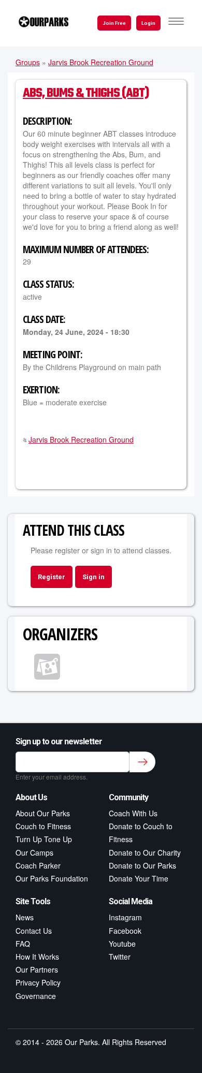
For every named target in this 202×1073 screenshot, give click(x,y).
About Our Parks (43, 813)
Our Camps (34, 852)
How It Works (37, 956)
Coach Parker (38, 865)
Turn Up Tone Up (44, 839)
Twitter (120, 956)
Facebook (125, 930)
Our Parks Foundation (52, 878)
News (25, 917)
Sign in (93, 577)
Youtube (122, 943)
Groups (28, 62)
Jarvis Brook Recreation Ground (100, 62)
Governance (36, 996)
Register (51, 577)
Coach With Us (133, 813)
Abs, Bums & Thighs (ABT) (86, 93)
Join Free (114, 23)
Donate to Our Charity (145, 852)
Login (148, 23)
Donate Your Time (138, 878)
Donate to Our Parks (142, 865)
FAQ (23, 943)
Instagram (125, 917)
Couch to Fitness (43, 826)
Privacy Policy (38, 982)
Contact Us (34, 930)
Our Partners (37, 969)
